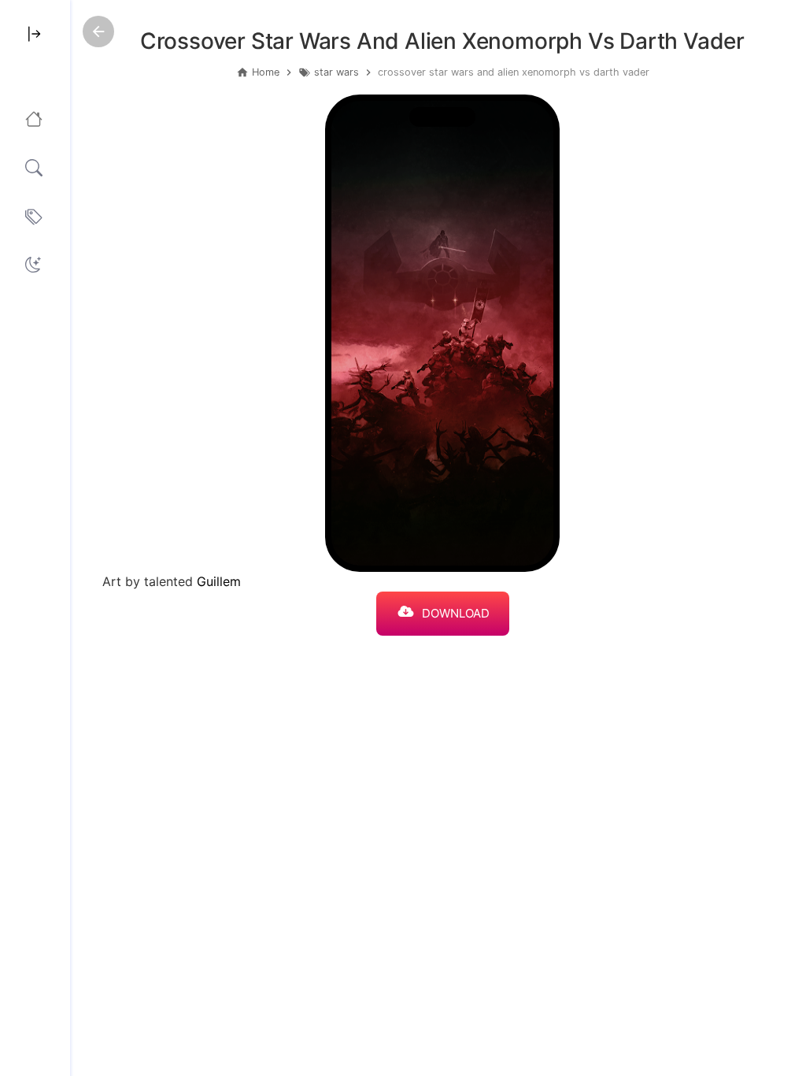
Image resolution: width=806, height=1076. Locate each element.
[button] (33, 265)
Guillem (219, 581)
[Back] (98, 31)
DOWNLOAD (456, 613)
